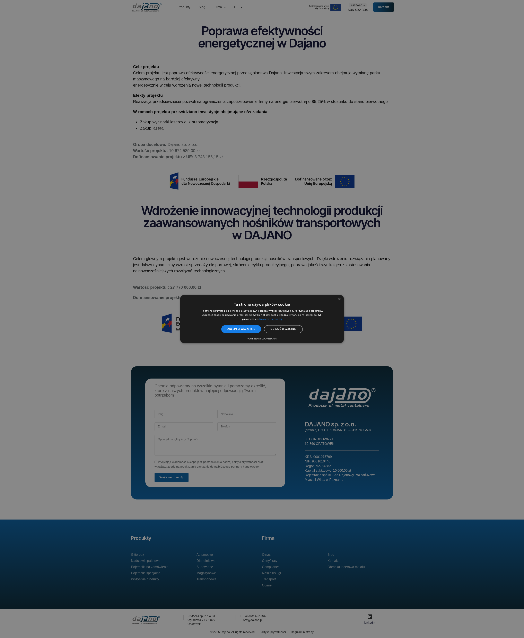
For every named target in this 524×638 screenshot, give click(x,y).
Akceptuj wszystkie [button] (241, 329)
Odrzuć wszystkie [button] (283, 329)
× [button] (339, 299)
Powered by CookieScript (262, 338)
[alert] (262, 319)
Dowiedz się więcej (270, 319)
